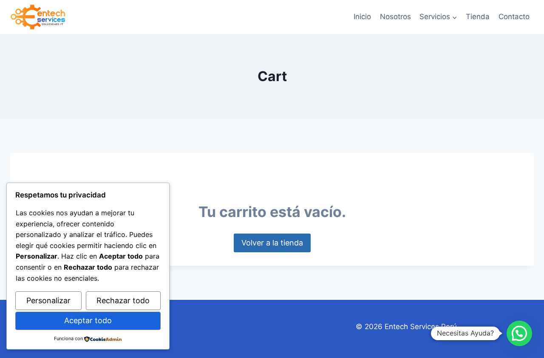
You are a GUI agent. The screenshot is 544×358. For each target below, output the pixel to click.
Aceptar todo (88, 320)
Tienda (478, 16)
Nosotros (395, 16)
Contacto (514, 16)
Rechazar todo (123, 300)
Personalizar (48, 300)
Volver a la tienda (272, 242)
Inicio (362, 16)
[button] (519, 333)
